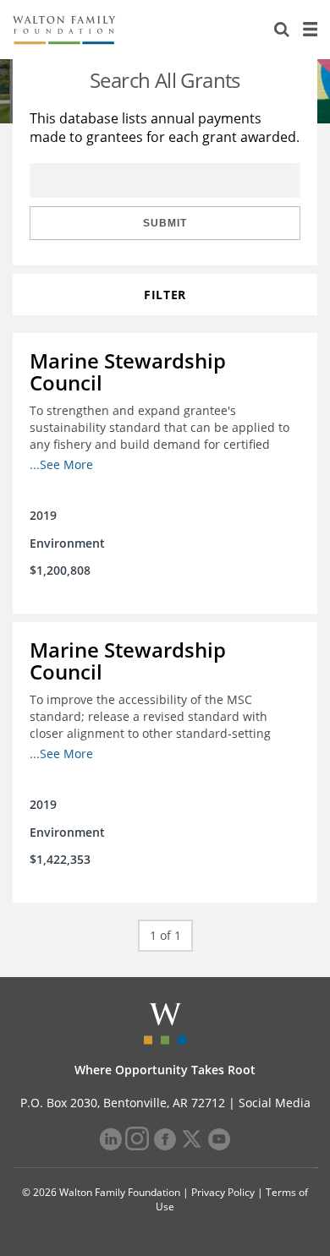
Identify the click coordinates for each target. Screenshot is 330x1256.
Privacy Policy (223, 1192)
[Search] (281, 29)
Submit (165, 223)
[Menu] (309, 29)
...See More (61, 464)
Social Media (275, 1103)
